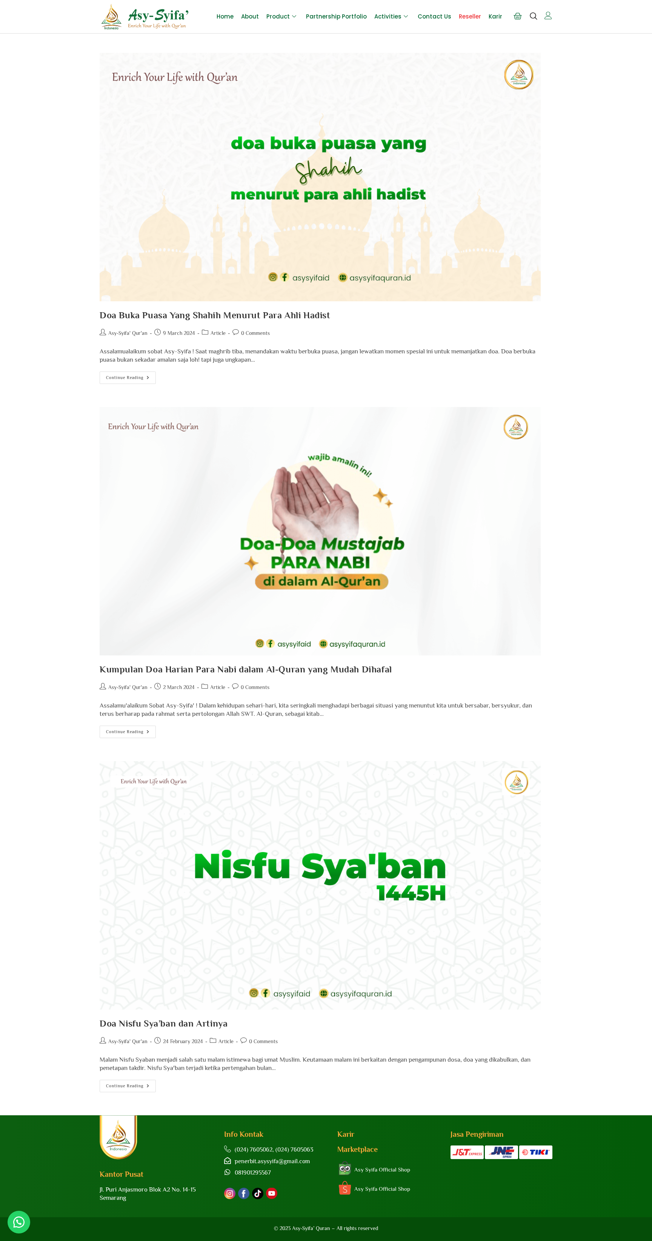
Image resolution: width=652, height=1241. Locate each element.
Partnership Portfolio (336, 16)
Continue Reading (131, 376)
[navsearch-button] (533, 19)
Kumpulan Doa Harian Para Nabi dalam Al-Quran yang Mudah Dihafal (246, 669)
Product (278, 16)
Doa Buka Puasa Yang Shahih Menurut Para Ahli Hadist (215, 315)
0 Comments (255, 333)
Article (218, 333)
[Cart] (518, 16)
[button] (19, 1222)
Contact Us (434, 16)
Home (225, 16)
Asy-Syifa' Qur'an (128, 333)
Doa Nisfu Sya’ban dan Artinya (164, 1023)
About (250, 16)
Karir (495, 16)
